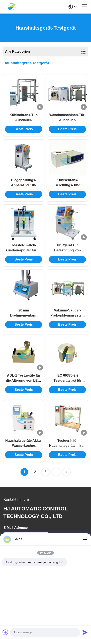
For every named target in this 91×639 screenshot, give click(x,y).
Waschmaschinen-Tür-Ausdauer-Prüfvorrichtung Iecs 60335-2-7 (67, 118)
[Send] (85, 632)
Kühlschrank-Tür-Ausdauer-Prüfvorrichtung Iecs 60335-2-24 (23, 118)
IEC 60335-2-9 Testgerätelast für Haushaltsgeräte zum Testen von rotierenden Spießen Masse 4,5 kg (67, 378)
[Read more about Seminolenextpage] (56, 472)
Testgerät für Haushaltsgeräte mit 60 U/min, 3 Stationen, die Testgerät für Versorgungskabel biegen (67, 443)
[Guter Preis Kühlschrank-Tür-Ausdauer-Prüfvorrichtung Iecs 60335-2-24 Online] (23, 92)
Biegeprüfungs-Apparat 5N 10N (23, 182)
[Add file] (5, 632)
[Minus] (85, 539)
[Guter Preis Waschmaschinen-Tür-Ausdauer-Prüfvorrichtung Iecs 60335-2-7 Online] (67, 92)
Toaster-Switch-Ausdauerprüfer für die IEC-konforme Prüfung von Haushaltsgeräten (23, 248)
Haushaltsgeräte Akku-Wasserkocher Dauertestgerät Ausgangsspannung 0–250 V (23, 443)
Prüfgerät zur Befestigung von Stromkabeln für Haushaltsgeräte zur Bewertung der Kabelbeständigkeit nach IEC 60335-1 (67, 248)
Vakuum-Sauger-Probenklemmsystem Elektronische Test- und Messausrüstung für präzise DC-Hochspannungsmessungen (67, 313)
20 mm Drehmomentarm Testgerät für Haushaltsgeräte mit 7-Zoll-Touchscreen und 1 (24, 313)
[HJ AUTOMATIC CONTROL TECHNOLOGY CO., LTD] (11, 7)
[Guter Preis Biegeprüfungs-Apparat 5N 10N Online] (23, 158)
